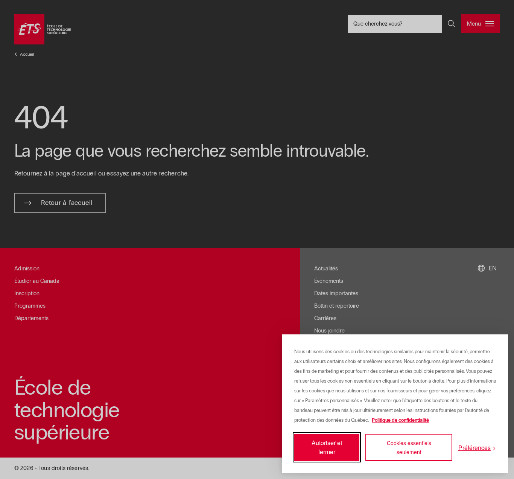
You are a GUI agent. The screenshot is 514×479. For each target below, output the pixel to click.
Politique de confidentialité (400, 420)
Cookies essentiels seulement (409, 447)
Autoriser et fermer (327, 447)
